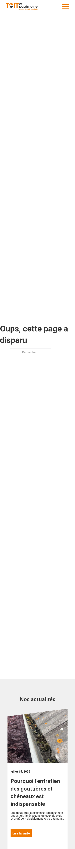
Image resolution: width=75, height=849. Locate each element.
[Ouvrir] (65, 6)
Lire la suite (21, 833)
